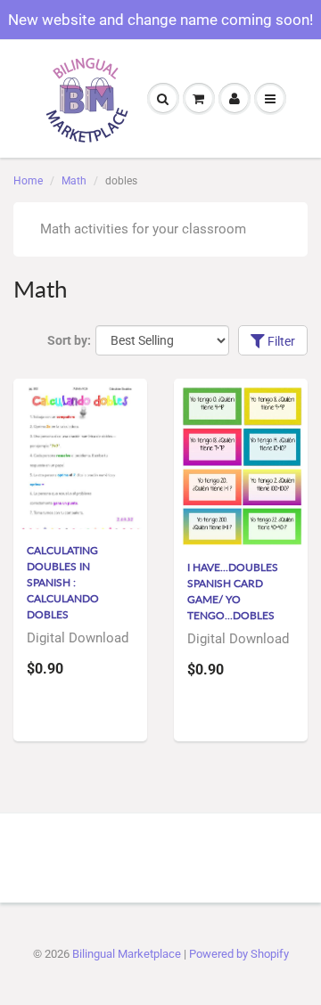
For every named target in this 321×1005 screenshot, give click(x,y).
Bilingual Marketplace (126, 953)
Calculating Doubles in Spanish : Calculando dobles (63, 582)
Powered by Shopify (239, 953)
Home (28, 181)
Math (74, 181)
